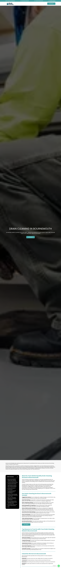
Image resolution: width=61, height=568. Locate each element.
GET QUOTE (30, 237)
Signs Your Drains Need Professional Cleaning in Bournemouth (12, 498)
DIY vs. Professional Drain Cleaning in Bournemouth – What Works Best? (12, 502)
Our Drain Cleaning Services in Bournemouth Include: (13, 483)
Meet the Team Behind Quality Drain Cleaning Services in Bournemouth (12, 480)
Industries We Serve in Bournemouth (11, 489)
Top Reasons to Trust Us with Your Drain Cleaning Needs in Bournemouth (12, 486)
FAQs (8, 506)
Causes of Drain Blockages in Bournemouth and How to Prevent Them (13, 495)
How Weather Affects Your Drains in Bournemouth (12, 505)
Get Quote (51, 3)
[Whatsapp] (59, 566)
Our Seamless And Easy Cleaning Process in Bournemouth (12, 491)
